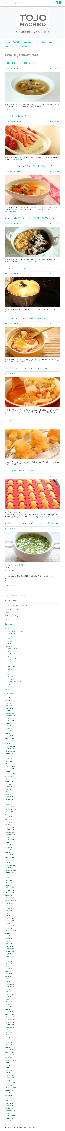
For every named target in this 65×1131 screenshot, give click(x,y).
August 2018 (9, 933)
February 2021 (10, 857)
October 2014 (10, 1019)
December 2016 (10, 981)
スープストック (12, 659)
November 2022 (10, 804)
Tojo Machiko (18, 68)
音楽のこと (11, 644)
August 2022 (9, 812)
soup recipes (41, 42)
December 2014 (10, 1017)
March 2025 (9, 736)
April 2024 (9, 764)
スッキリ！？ (11, 420)
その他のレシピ (12, 638)
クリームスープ (12, 651)
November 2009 (10, 1083)
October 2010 (10, 1057)
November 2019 (10, 895)
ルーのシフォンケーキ (15, 268)
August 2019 (9, 903)
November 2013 (10, 1027)
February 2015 (10, 1014)
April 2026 (9, 705)
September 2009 (11, 1088)
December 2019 (10, 893)
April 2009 (9, 1100)
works (8, 46)
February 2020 (10, 888)
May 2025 (9, 731)
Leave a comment (55, 68)
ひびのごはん (10, 619)
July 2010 (8, 1065)
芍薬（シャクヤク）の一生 (13, 609)
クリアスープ (11, 654)
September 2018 (11, 931)
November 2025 (10, 716)
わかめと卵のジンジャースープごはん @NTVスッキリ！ (32, 218)
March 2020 (9, 885)
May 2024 (9, 761)
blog (50, 42)
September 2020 (11, 870)
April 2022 (9, 822)
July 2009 (8, 1093)
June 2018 (9, 938)
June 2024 (9, 759)
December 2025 (10, 713)
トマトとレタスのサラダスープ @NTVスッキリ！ (29, 166)
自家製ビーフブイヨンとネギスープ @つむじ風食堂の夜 (31, 523)
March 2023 (9, 794)
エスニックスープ (12, 649)
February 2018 (10, 948)
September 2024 (11, 751)
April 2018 (9, 943)
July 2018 (8, 936)
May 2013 (9, 1032)
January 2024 (10, 769)
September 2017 (11, 961)
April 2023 (9, 792)
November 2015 (10, 999)
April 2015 (9, 1009)
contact (24, 46)
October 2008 (10, 1113)
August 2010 (9, 1062)
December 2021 (10, 832)
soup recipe (9, 646)
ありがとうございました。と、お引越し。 (17, 606)
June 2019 (9, 908)
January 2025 (10, 741)
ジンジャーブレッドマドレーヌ (20, 470)
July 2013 (8, 1030)
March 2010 (9, 1073)
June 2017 (9, 969)
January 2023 (10, 799)
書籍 (9, 687)
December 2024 (10, 743)
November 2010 (10, 1055)
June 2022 (9, 817)
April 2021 (9, 852)
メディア (10, 684)
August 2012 (9, 1045)
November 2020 (10, 865)
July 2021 (8, 845)
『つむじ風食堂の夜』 (17, 565)
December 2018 (10, 923)
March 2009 (9, 1103)
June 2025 (9, 728)
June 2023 (9, 786)
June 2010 (9, 1067)
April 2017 (9, 974)
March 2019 (9, 916)
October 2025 (10, 718)
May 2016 (9, 992)
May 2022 (9, 819)
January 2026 (10, 710)
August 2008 (9, 1118)
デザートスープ (12, 661)
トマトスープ (11, 664)
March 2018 (9, 946)
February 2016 (10, 994)
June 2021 (9, 847)
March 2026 (9, 708)
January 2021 (10, 860)
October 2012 (10, 1040)
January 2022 (10, 829)
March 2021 (9, 855)
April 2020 (9, 883)
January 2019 (10, 921)
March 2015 (9, 1012)
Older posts (9, 585)
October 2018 (10, 928)
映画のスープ (11, 666)
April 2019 (9, 913)
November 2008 (10, 1111)
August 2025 (9, 723)
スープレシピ (11, 636)
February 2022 (10, 827)
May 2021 (9, 850)
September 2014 (11, 1022)
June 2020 (9, 878)
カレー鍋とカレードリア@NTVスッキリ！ (25, 318)
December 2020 (10, 862)
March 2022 (9, 824)
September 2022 (11, 809)
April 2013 (9, 1035)
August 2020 (9, 873)
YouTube (16, 42)
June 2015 (9, 1004)
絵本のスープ (11, 669)
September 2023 (11, 779)
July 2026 (8, 698)
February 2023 (10, 797)
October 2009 (10, 1085)
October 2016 (10, 986)
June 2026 (9, 700)
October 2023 (10, 776)
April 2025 (9, 733)
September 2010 (11, 1060)
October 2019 (10, 898)
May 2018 (9, 941)
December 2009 (10, 1080)
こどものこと (11, 633)
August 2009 (9, 1090)
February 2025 (10, 738)
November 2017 (10, 956)
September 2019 (11, 900)
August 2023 (9, 781)
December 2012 (10, 1037)
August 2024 (9, 754)
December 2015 (10, 997)
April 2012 (9, 1047)
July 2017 (8, 966)
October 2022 (10, 807)
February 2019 (10, 918)
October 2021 (10, 837)
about (15, 46)
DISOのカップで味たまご (13, 616)
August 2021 (9, 842)
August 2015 (9, 1002)
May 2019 (9, 911)
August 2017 (9, 964)
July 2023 (8, 784)
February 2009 (10, 1105)
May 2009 (9, 1098)
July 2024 (8, 756)
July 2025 (8, 726)
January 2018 (10, 951)
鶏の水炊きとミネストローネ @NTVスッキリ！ (27, 368)
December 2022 (10, 802)
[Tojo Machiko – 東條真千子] (32, 20)
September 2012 (11, 1042)
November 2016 (10, 984)
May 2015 (9, 1007)
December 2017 (10, 954)
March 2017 (9, 976)
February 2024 (10, 766)
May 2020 (9, 880)
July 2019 (8, 905)
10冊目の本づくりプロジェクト (16, 631)
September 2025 (11, 721)
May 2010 (9, 1070)
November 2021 (10, 835)
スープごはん (11, 656)
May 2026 (9, 703)
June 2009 (9, 1095)
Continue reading (11, 109)
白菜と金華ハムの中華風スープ (19, 63)
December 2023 (10, 771)
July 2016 (8, 989)
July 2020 (8, 875)
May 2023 (9, 789)
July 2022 (8, 814)
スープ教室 (11, 679)
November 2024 (10, 746)
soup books (27, 42)
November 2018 (10, 926)
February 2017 (10, 979)
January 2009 (10, 1108)
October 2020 (10, 867)
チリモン (8, 612)
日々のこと (11, 641)
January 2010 (10, 1078)
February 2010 (10, 1075)
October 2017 (10, 959)
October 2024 (10, 748)
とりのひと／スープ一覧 (14, 682)
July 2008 (8, 1121)
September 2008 (11, 1116)
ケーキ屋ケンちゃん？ (15, 116)
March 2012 (9, 1050)
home (8, 42)
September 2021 (11, 840)
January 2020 (10, 890)
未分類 (8, 689)
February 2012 (10, 1052)
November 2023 (10, 774)
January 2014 (10, 1024)
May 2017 (9, 971)
